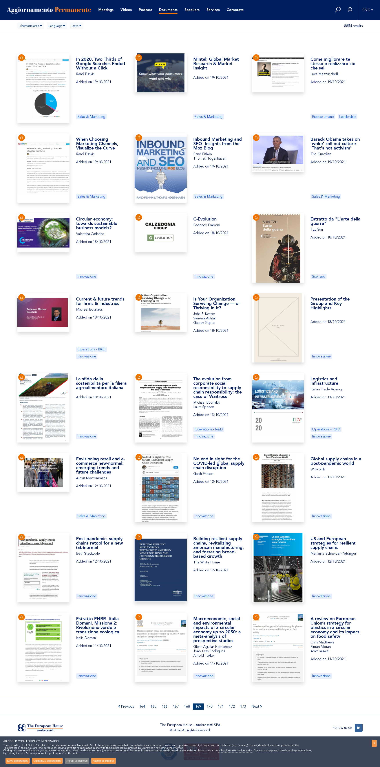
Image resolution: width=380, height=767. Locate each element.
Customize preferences (47, 760)
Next (255, 706)
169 (198, 706)
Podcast (145, 10)
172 (232, 706)
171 (221, 706)
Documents (168, 10)
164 (142, 706)
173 (243, 706)
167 (176, 706)
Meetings (105, 10)
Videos (126, 10)
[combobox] (30, 25)
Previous (127, 706)
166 (165, 706)
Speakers (192, 10)
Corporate (235, 10)
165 (153, 706)
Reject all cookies (77, 760)
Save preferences (17, 760)
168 (187, 706)
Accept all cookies (103, 760)
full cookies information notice (235, 750)
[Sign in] (350, 10)
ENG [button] (366, 10)
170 (209, 706)
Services (213, 10)
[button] (337, 10)
